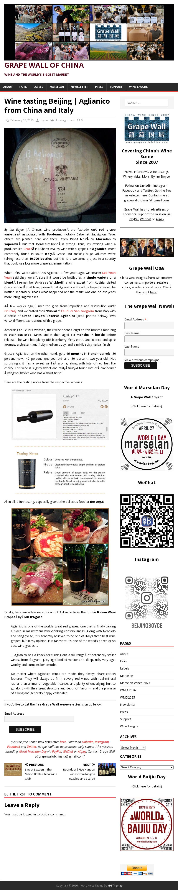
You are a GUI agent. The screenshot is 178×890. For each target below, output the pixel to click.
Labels (38, 87)
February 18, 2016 (21, 120)
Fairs (23, 87)
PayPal (56, 751)
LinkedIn (87, 742)
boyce (44, 120)
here (63, 742)
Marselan (57, 87)
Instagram (102, 742)
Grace (27, 249)
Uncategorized (64, 120)
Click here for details (146, 406)
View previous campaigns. (142, 360)
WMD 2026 (128, 690)
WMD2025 (127, 697)
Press (99, 87)
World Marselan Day (32, 751)
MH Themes (115, 885)
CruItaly (10, 311)
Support (116, 87)
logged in (29, 814)
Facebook (13, 747)
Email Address (14, 713)
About (8, 87)
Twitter (31, 747)
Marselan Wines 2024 (135, 683)
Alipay (82, 751)
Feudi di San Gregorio (77, 311)
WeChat (68, 751)
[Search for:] (147, 102)
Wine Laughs (138, 87)
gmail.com (161, 200)
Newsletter (79, 87)
